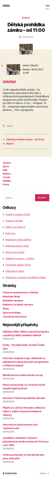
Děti (5, 170)
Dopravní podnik (14, 220)
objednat (9, 81)
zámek (9, 126)
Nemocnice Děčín (14, 252)
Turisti (6, 177)
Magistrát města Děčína (18, 239)
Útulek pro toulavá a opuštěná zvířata (25, 277)
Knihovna (10, 233)
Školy (6, 308)
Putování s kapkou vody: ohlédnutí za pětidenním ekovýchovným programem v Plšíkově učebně (26, 362)
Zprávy (26, 18)
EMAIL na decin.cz (15, 227)
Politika (7, 180)
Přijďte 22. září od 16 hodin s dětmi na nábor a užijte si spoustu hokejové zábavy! (24, 411)
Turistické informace (15, 316)
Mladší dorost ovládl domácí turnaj (23, 375)
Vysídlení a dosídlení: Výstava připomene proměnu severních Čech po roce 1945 (26, 441)
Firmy (6, 184)
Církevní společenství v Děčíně (20, 292)
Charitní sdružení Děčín (17, 214)
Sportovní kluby (12, 312)
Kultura (7, 173)
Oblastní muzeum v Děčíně (19, 258)
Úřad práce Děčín (14, 271)
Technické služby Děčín (18, 264)
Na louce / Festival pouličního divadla (24, 398)
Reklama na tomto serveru (18, 304)
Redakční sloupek (13, 300)
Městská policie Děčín (17, 246)
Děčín (6, 5)
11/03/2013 (28, 37)
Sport (6, 166)
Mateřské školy (11, 296)
